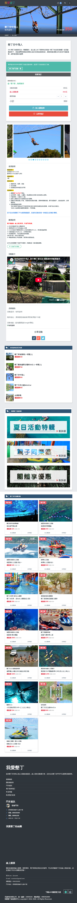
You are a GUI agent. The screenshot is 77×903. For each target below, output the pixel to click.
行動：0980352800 (14, 812)
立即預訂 (40, 114)
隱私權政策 (10, 782)
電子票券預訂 (10, 789)
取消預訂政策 (10, 795)
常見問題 (9, 792)
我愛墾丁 (7, 35)
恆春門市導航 (15, 246)
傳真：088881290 (13, 815)
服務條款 (9, 779)
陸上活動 (14, 35)
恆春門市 (15, 805)
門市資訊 (9, 785)
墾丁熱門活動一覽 (15, 68)
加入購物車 (40, 108)
